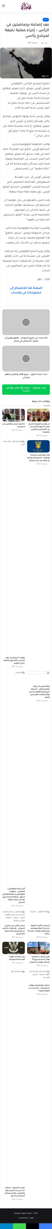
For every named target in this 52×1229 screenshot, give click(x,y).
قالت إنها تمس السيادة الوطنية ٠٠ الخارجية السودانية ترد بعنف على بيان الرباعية (38, 458)
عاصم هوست (23, 1218)
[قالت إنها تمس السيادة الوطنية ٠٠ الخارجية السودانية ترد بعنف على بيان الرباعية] (38, 446)
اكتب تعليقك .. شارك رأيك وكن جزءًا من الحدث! (26, 389)
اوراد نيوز (44, 43)
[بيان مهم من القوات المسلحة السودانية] (13, 948)
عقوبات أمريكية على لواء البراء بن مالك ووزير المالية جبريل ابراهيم (14, 660)
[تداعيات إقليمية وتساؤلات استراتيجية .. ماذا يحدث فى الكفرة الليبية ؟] (38, 976)
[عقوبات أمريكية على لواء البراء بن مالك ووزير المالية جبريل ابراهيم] (13, 547)
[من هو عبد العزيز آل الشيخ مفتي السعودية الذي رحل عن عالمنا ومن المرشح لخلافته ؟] (38, 415)
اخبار (45, 19)
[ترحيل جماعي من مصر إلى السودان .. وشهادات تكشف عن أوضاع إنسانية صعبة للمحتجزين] (13, 916)
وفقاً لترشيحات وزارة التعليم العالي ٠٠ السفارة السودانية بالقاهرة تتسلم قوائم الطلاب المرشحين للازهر (39, 692)
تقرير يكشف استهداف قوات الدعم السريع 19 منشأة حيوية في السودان (39, 959)
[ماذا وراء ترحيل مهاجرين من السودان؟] (13, 415)
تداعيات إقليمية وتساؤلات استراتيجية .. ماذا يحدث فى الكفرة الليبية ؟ (39, 988)
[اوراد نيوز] (26, 6)
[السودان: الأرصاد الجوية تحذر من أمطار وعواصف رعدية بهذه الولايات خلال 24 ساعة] (38, 916)
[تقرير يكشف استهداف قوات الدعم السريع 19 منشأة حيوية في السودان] (38, 948)
